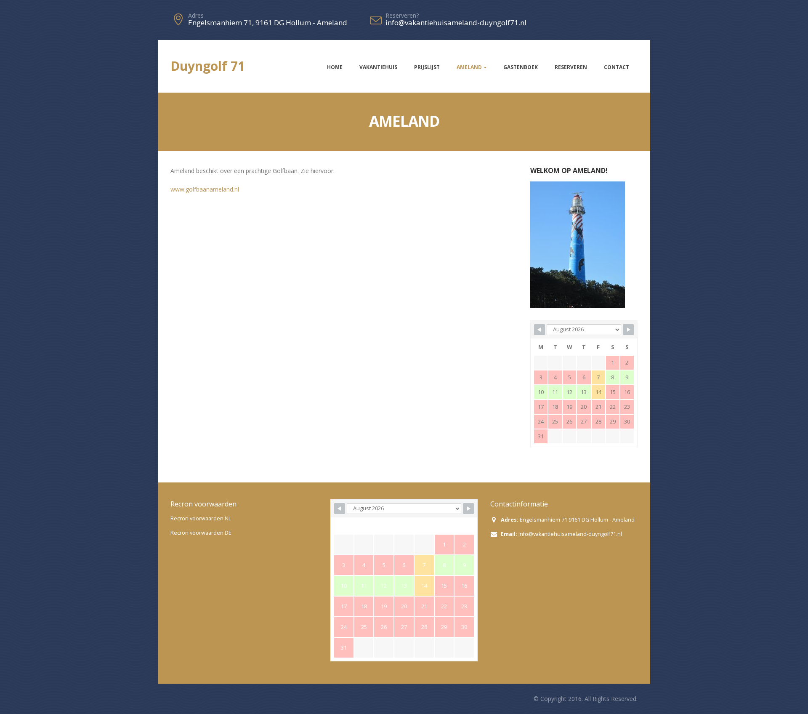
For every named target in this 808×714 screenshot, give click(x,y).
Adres (196, 16)
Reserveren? (402, 16)
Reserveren (571, 67)
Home (335, 67)
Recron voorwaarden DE (200, 532)
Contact (616, 67)
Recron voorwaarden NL (200, 518)
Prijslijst (427, 67)
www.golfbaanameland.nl (204, 189)
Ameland (469, 67)
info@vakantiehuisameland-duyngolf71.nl (570, 534)
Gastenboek (520, 67)
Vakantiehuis (378, 67)
